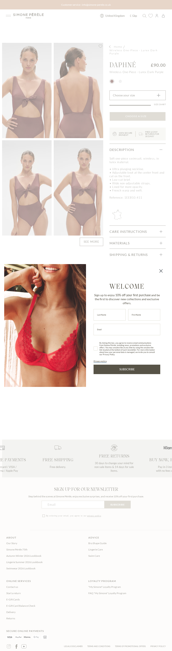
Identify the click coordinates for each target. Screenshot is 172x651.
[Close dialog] (161, 271)
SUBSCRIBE (127, 369)
